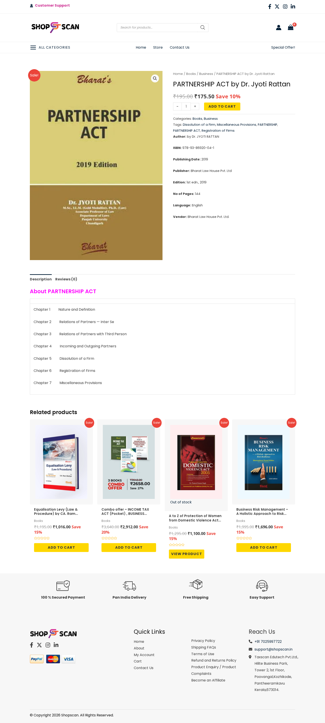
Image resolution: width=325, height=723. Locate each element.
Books (191, 74)
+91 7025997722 (268, 641)
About (139, 648)
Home (178, 74)
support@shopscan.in (273, 649)
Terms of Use (202, 653)
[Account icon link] (278, 27)
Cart (138, 661)
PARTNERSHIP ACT (186, 130)
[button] (155, 78)
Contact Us (143, 667)
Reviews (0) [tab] (66, 279)
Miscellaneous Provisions (236, 124)
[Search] (202, 27)
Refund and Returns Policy (213, 660)
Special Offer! (283, 47)
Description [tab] (41, 279)
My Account (144, 654)
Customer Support (51, 5)
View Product (186, 553)
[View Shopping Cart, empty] (290, 27)
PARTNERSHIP (267, 124)
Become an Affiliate (208, 680)
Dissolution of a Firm (199, 124)
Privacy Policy (203, 640)
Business (206, 74)
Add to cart (222, 106)
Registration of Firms (218, 130)
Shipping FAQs (203, 647)
